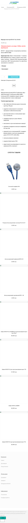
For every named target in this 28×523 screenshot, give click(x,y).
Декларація (4, 463)
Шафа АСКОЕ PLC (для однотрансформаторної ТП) (14, 369)
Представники (4, 466)
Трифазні (3, 480)
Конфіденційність (5, 497)
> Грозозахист (4, 69)
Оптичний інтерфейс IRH (14, 186)
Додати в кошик (14, 76)
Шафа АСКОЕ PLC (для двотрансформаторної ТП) (14, 441)
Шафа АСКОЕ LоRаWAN (14, 405)
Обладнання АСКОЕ (21, 7)
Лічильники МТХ (10, 7)
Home (2, 7)
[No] (2, 520)
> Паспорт (3, 66)
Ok (3, 517)
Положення (4, 494)
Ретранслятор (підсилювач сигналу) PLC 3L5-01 (14, 222)
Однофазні (3, 477)
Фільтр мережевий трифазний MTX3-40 (14, 259)
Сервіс (2, 460)
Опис (14, 85)
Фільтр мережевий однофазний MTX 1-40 (14, 295)
